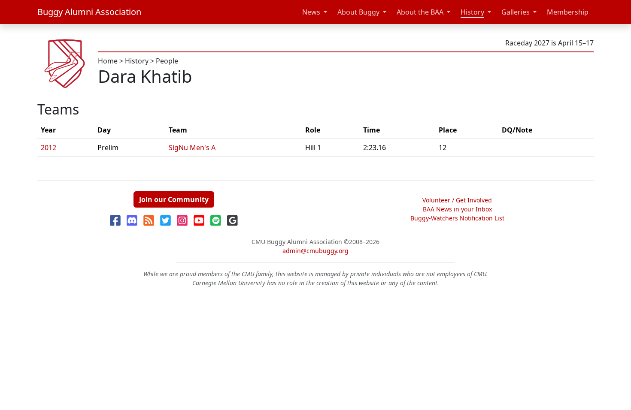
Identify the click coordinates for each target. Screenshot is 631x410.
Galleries (515, 12)
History (472, 12)
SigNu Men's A (192, 147)
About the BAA (420, 12)
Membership (568, 12)
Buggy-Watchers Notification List (457, 218)
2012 (48, 147)
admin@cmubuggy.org (315, 251)
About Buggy (358, 12)
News (311, 12)
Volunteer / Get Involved (457, 200)
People (167, 61)
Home (108, 61)
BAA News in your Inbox (457, 209)
